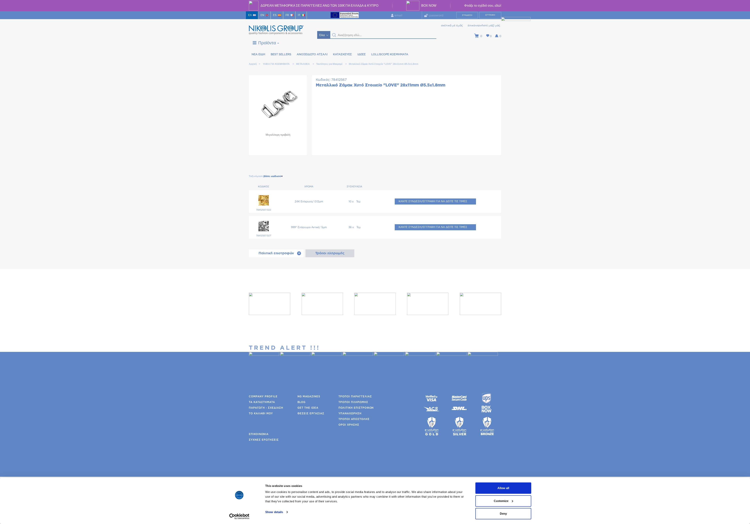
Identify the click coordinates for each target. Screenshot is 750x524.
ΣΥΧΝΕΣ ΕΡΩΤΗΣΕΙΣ (264, 440)
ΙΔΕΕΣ (361, 54)
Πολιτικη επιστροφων (356, 408)
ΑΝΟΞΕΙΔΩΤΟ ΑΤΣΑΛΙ (312, 54)
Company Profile (263, 396)
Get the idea (307, 408)
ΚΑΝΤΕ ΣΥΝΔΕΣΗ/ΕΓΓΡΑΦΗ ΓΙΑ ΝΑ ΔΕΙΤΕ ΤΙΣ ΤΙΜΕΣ (433, 201)
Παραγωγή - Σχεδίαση (266, 408)
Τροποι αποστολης (354, 419)
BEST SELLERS (281, 54)
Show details (274, 512)
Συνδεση (467, 15)
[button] (334, 35)
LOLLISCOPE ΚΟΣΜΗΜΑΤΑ (389, 54)
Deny (503, 513)
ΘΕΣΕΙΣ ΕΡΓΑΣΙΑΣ (310, 413)
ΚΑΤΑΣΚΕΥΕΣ (342, 54)
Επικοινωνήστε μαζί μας (484, 25)
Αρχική (252, 64)
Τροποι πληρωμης (353, 402)
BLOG (301, 402)
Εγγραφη (490, 15)
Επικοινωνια (259, 434)
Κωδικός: (323, 79)
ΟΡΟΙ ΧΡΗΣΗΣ (348, 425)
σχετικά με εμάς (452, 25)
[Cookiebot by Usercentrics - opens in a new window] (239, 516)
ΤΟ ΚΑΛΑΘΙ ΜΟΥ (261, 413)
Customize (501, 501)
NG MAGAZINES (308, 396)
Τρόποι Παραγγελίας (355, 396)
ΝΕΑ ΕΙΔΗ (258, 54)
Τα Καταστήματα (262, 402)
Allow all (503, 488)
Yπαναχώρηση (350, 413)
